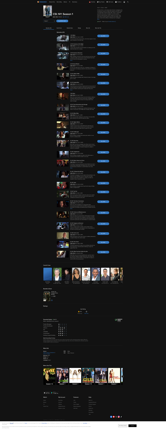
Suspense (53, 352)
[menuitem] (109, 2)
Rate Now (86, 313)
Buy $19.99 (63, 21)
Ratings (79, 28)
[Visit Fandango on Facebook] (111, 417)
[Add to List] (52, 300)
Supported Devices (92, 402)
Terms (26, 423)
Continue (132, 425)
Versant (11, 423)
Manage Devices (61, 406)
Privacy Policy (44, 423)
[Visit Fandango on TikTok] (121, 417)
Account (60, 402)
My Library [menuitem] (74, 2)
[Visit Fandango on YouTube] (114, 417)
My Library (60, 400)
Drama (48, 352)
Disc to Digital (76, 404)
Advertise (90, 410)
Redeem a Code (61, 408)
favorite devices (111, 21)
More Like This (98, 28)
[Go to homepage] (42, 2)
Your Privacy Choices (123, 425)
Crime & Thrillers (46, 353)
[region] (83, 425)
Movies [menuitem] (65, 2)
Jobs (90, 414)
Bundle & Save (70, 28)
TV (43, 404)
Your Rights (85, 423)
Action (44, 352)
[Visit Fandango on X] (116, 417)
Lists (74, 400)
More (98, 19)
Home (44, 400)
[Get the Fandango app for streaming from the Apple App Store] (46, 393)
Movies (44, 402)
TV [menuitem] (69, 2)
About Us (90, 400)
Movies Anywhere (77, 406)
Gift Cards (75, 408)
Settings (60, 404)
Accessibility (91, 412)
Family (75, 402)
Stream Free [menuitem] (52, 2)
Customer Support (92, 404)
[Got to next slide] (122, 276)
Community (80, 313)
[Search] (128, 2)
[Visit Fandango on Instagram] (119, 417)
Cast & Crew (59, 28)
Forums (90, 406)
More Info (88, 28)
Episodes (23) (48, 28)
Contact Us (91, 408)
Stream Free (45, 406)
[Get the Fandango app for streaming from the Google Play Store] (55, 393)
